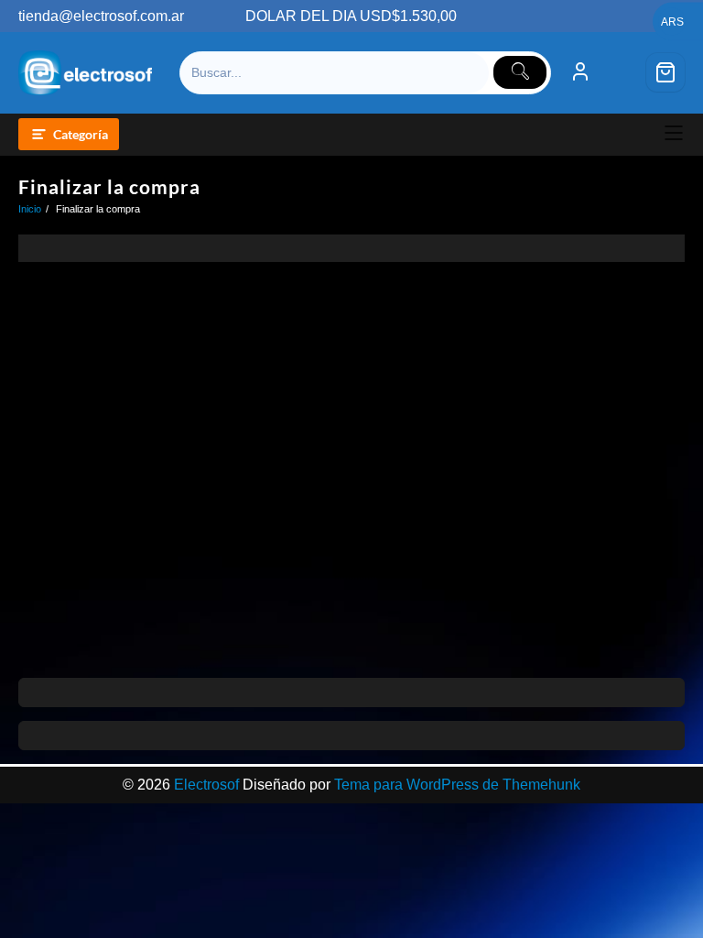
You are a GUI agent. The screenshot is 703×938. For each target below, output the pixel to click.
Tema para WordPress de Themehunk (457, 784)
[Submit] (519, 72)
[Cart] (665, 72)
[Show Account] (580, 72)
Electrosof (206, 784)
